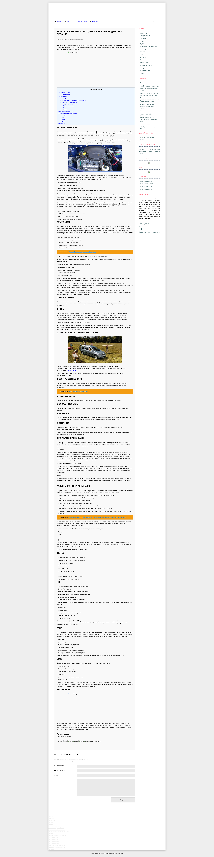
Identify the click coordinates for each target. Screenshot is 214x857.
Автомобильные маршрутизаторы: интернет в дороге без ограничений (149, 126)
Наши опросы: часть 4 (146, 189)
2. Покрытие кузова (66, 104)
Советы (142, 54)
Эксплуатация (144, 62)
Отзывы (142, 52)
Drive (62, 119)
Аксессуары (143, 33)
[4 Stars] (81, 741)
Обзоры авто (144, 38)
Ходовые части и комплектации (67, 113)
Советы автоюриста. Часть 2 (56, 828)
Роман (65, 39)
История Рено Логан (64, 92)
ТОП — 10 (143, 49)
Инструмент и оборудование (148, 46)
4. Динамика (64, 108)
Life (62, 117)
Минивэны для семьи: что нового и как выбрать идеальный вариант (148, 113)
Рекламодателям (144, 223)
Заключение (62, 123)
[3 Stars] (75, 741)
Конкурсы (51, 834)
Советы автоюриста (81, 22)
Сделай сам (143, 57)
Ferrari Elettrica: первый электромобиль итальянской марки (148, 119)
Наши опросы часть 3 (146, 186)
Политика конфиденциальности (56, 847)
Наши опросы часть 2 (146, 184)
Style (62, 121)
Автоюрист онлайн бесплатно (56, 830)
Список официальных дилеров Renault (58, 832)
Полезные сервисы (146, 70)
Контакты (95, 22)
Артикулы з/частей (145, 35)
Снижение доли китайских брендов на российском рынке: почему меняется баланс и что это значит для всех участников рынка (149, 86)
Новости (59, 22)
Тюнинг (142, 41)
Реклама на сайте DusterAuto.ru (57, 835)
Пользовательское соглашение (149, 232)
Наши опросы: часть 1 (146, 181)
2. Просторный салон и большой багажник (73, 100)
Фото (141, 60)
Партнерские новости (146, 65)
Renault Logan (65, 94)
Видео (142, 43)
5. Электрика (64, 109)
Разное (142, 73)
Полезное (69, 22)
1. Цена (63, 98)
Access (63, 115)
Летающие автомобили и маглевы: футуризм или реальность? (147, 106)
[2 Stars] (70, 741)
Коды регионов (144, 68)
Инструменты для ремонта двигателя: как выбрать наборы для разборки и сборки (149, 99)
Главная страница (74, 39)
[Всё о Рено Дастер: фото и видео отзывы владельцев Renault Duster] (107, 3)
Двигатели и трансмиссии (65, 111)
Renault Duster (71, 370)
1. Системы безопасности (68, 102)
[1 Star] (65, 741)
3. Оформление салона (67, 106)
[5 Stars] (87, 741)
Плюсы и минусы (63, 96)
